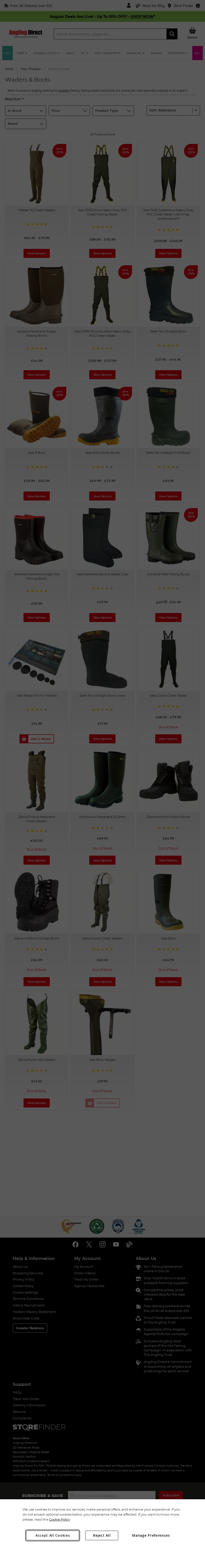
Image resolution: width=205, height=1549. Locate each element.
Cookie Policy (59, 1519)
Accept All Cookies (53, 1535)
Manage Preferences (151, 1535)
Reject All (101, 1535)
